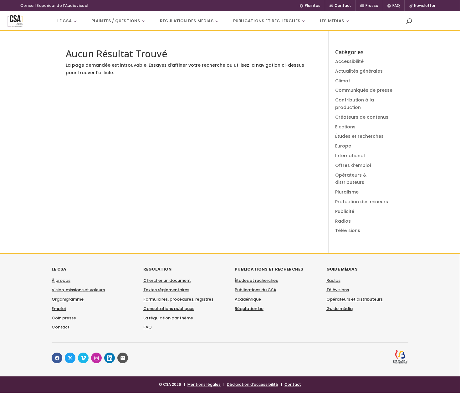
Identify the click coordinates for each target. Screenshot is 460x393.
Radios (343, 221)
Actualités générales (359, 71)
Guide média (339, 309)
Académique (248, 299)
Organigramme (68, 299)
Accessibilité (349, 61)
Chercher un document (167, 280)
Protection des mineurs (361, 202)
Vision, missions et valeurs (78, 290)
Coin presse (64, 318)
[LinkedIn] (109, 358)
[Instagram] (96, 358)
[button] (409, 21)
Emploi (59, 309)
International (350, 156)
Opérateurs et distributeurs (354, 299)
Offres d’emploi (353, 165)
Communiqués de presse (363, 90)
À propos (61, 280)
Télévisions (347, 230)
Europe (343, 146)
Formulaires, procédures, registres (178, 299)
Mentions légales (204, 384)
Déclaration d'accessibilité (252, 384)
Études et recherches (359, 136)
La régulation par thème (168, 318)
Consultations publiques (168, 309)
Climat (342, 81)
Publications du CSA (255, 290)
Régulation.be (249, 309)
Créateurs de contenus (361, 117)
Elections (345, 127)
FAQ (147, 327)
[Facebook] (57, 358)
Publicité (344, 211)
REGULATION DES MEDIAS (187, 21)
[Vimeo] (83, 358)
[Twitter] (70, 358)
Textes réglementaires (166, 290)
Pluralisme (347, 192)
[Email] (122, 358)
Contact (60, 327)
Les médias (332, 21)
